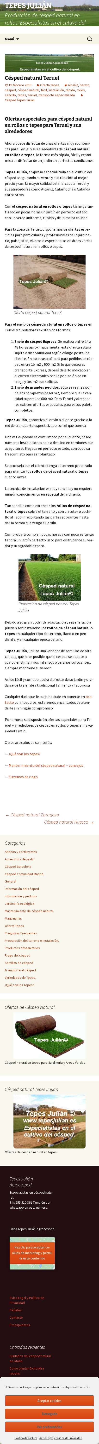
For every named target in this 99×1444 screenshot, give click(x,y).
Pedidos (16, 1310)
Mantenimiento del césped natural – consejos (46, 765)
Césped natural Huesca (69, 822)
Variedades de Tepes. (20, 977)
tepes (22, 95)
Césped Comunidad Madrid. (24, 874)
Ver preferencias (49, 1427)
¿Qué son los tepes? (25, 753)
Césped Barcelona (18, 866)
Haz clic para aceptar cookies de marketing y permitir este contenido (32, 1252)
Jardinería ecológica (19, 903)
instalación (56, 90)
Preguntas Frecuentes (21, 933)
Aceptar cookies (49, 1400)
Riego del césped (17, 955)
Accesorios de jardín (19, 859)
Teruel (32, 95)
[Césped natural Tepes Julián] (49, 1121)
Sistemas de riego (23, 776)
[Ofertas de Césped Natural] (49, 1035)
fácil (44, 90)
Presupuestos (20, 1325)
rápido (70, 90)
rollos (81, 90)
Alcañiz (73, 85)
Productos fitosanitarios (22, 948)
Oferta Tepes (49, 85)
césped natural (28, 90)
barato (84, 85)
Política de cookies (26, 1438)
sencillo (10, 95)
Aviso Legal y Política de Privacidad (60, 1438)
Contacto (16, 1317)
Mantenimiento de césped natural (29, 911)
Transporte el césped (20, 970)
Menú (9, 39)
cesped (10, 90)
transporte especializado (56, 95)
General (10, 881)
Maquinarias (13, 918)
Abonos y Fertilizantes (21, 852)
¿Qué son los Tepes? (19, 985)
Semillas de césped (19, 963)
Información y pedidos (21, 896)
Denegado (49, 1414)
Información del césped (22, 889)
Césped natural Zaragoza (32, 815)
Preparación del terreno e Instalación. (32, 940)
